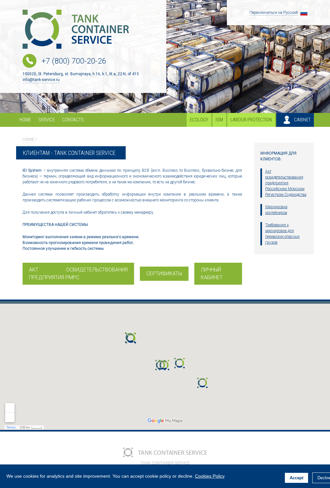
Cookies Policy (210, 476)
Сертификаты (164, 273)
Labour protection (251, 120)
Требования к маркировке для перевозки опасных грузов (282, 234)
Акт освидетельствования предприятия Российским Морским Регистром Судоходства (285, 183)
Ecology (199, 120)
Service (46, 120)
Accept (296, 477)
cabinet (302, 120)
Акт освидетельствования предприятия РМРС (78, 273)
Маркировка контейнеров (276, 210)
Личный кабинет (212, 273)
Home (25, 120)
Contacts (73, 120)
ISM (219, 120)
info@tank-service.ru (41, 79)
